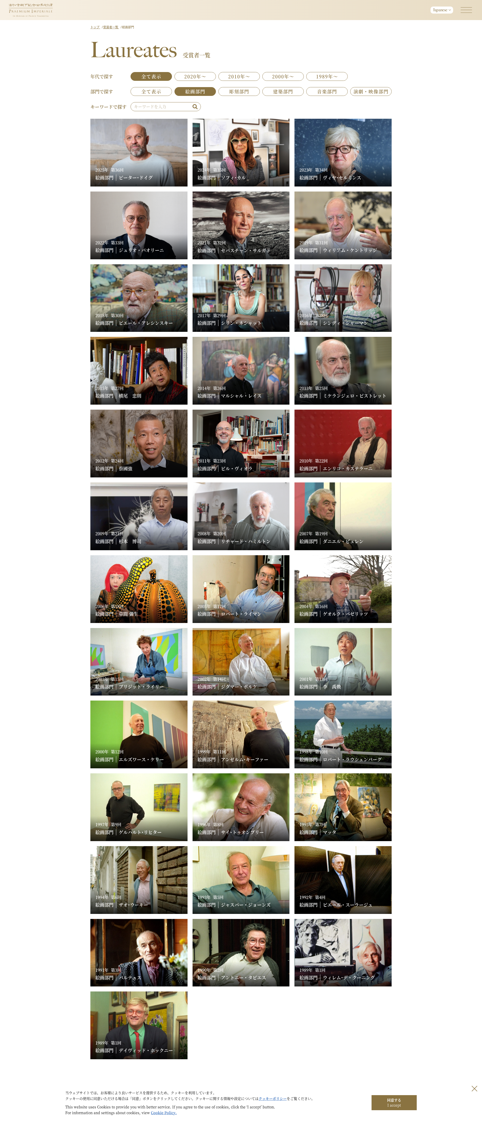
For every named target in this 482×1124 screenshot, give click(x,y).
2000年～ (283, 76)
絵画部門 (195, 91)
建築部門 (283, 91)
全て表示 (151, 76)
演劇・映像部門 (371, 91)
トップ (95, 27)
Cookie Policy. (164, 1112)
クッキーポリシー (273, 1098)
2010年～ (239, 76)
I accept (394, 1102)
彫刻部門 (239, 91)
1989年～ (327, 76)
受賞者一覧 (111, 27)
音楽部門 (327, 91)
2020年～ (195, 76)
